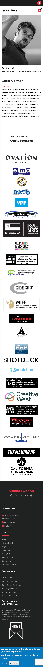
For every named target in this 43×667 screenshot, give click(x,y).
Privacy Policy (7, 554)
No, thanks (14, 663)
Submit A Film (7, 578)
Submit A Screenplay (9, 581)
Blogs (4, 547)
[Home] (10, 10)
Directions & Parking (9, 592)
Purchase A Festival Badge (11, 596)
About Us (5, 539)
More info (4, 658)
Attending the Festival (10, 589)
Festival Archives (8, 550)
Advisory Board (7, 543)
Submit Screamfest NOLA (11, 585)
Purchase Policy (7, 557)
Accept (4, 663)
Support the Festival (9, 565)
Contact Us (8, 526)
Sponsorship (6, 561)
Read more (35, 116)
